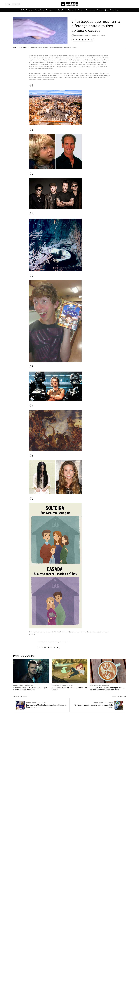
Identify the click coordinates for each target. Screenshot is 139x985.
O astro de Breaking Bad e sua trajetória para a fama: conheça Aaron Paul (30, 688)
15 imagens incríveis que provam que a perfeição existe (93, 706)
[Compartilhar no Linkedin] (85, 39)
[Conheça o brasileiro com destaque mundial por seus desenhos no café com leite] (108, 671)
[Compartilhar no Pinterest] (82, 39)
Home (14, 47)
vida (69, 642)
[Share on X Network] (76, 39)
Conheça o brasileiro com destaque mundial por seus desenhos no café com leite (107, 688)
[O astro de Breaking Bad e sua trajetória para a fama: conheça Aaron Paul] (31, 671)
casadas (40, 642)
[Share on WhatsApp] (79, 39)
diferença (48, 642)
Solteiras (63, 642)
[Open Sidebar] (132, 18)
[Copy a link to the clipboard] (91, 39)
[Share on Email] (88, 39)
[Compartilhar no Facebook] (73, 39)
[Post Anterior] (20, 705)
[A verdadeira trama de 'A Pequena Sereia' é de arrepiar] (70, 671)
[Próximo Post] (118, 705)
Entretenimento (90, 35)
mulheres (55, 642)
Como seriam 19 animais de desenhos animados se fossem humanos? (46, 706)
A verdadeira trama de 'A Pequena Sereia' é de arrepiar (69, 688)
